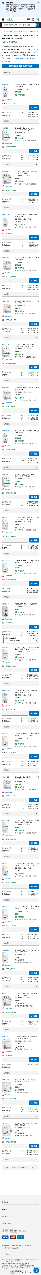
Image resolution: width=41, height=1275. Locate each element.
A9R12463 (5, 387)
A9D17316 (5, 474)
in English (5, 1254)
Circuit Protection (13, 31)
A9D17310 (5, 128)
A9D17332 (5, 344)
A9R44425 (5, 993)
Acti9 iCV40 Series (21, 58)
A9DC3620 (6, 950)
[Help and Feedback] (36, 1270)
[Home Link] (12, 19)
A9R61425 (5, 171)
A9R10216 (5, 85)
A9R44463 (5, 1036)
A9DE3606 (5, 561)
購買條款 (28, 1245)
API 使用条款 (6, 1248)
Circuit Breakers (29, 31)
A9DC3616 (5, 820)
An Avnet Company (8, 1260)
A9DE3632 (5, 647)
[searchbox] (19, 25)
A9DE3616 (5, 517)
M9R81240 (5, 604)
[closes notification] (38, 2)
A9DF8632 (5, 863)
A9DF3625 (5, 907)
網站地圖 (15, 1248)
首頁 (3, 31)
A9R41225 (5, 214)
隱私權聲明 (5, 1245)
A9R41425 (5, 777)
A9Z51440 (5, 1080)
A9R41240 (5, 431)
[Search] (37, 25)
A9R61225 (5, 690)
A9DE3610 (5, 734)
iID (11, 58)
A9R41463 (5, 301)
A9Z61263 (5, 1123)
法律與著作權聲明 (17, 1245)
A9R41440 (5, 258)
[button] (3, 19)
